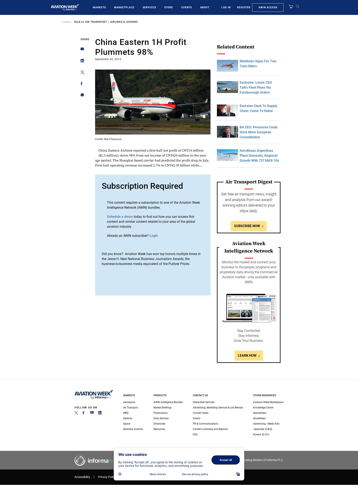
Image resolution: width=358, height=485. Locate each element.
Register (243, 7)
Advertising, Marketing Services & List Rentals (218, 407)
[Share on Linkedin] (81, 61)
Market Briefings (163, 407)
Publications (161, 413)
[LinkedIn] (100, 413)
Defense (127, 418)
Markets (99, 7)
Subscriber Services (203, 402)
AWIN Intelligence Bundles (168, 402)
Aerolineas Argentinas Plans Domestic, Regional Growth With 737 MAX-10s (259, 155)
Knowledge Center (263, 407)
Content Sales (200, 413)
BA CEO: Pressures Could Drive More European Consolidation (258, 132)
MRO (125, 413)
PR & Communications (205, 423)
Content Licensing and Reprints (210, 429)
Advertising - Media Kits (266, 423)
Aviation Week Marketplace (268, 402)
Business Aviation (133, 429)
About (204, 7)
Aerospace (129, 402)
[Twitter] (76, 413)
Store (168, 7)
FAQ (195, 434)
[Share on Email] (81, 50)
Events (186, 7)
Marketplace (124, 7)
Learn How (247, 355)
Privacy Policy (107, 477)
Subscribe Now (247, 226)
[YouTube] (92, 413)
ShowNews (259, 418)
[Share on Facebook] (81, 84)
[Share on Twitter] (81, 73)
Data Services (161, 418)
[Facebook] (84, 413)
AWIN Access (268, 7)
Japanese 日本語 (262, 429)
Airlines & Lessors (124, 21)
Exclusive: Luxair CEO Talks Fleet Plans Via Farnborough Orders (256, 87)
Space (126, 423)
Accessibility (82, 477)
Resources (159, 429)
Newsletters (259, 413)
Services (149, 7)
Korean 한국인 (261, 434)
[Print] (81, 95)
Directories (159, 423)
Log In (226, 7)
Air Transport (96, 21)
